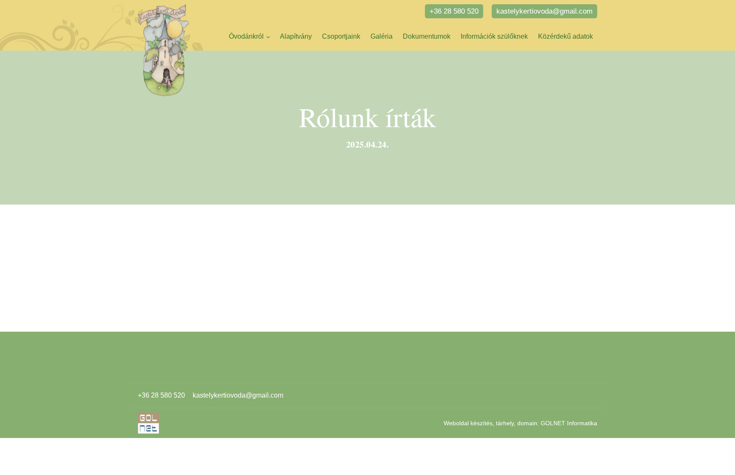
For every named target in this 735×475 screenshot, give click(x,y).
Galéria (381, 36)
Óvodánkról (246, 36)
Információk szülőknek (494, 36)
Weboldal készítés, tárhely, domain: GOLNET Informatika (520, 423)
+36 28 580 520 (454, 11)
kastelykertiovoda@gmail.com (544, 11)
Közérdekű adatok (565, 36)
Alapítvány (296, 36)
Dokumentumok (426, 36)
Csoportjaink (341, 36)
